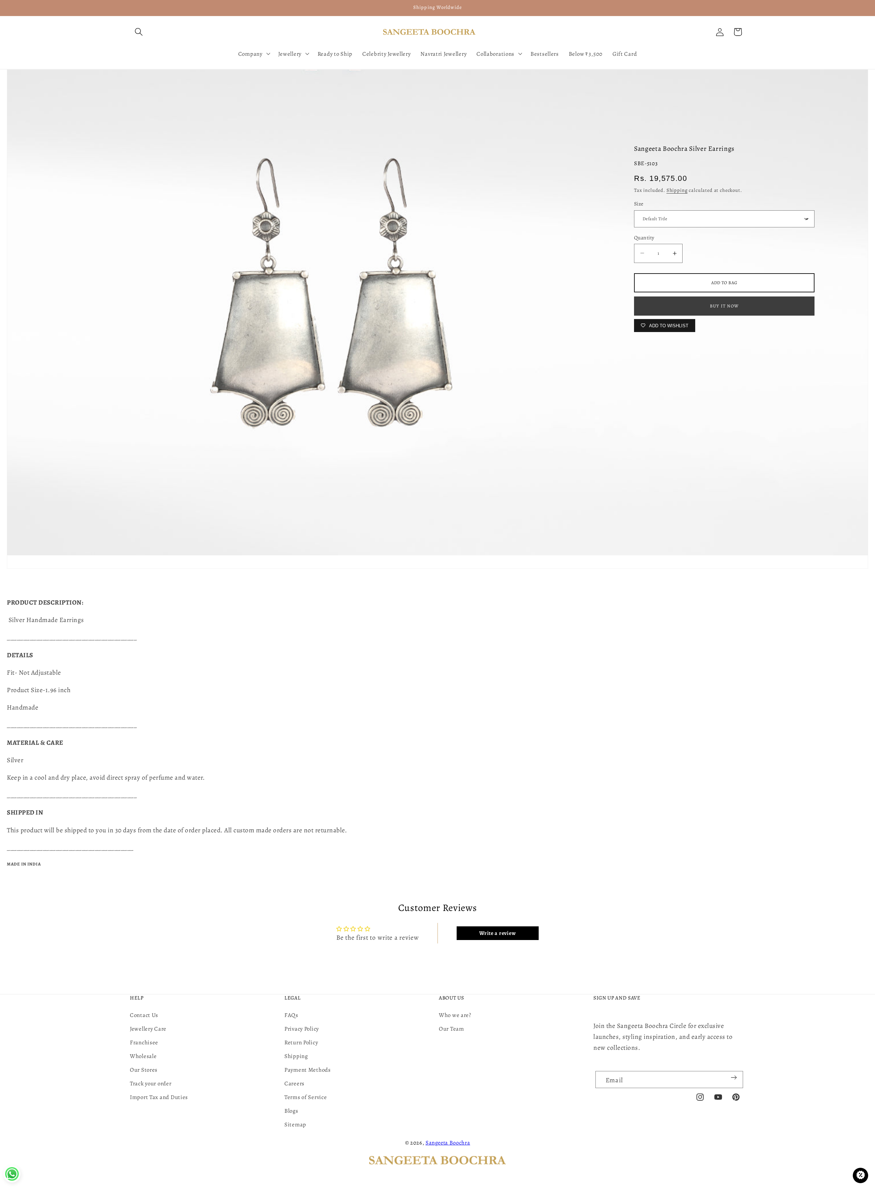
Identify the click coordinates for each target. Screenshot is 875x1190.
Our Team (451, 1029)
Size (639, 203)
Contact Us (144, 1015)
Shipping (677, 190)
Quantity (644, 237)
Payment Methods (307, 1070)
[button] (139, 32)
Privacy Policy (301, 1029)
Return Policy (301, 1042)
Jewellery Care (148, 1029)
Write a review (497, 933)
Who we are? (455, 1015)
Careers (294, 1083)
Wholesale (143, 1056)
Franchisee (144, 1042)
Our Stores (144, 1070)
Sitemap (295, 1124)
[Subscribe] (734, 1077)
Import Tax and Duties (159, 1097)
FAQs (291, 1015)
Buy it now (724, 306)
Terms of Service (305, 1097)
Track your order (151, 1083)
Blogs (291, 1111)
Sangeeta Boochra (448, 1143)
